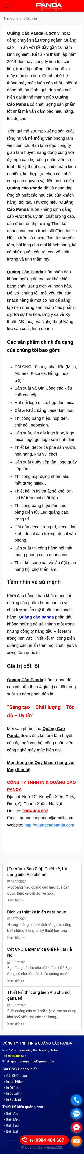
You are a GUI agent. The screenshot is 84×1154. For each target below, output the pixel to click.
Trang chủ (11, 18)
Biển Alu (12, 1113)
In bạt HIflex (14, 1082)
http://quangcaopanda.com (49, 825)
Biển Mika (13, 1119)
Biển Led (12, 1126)
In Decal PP (14, 1093)
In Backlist (13, 1099)
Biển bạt (12, 1131)
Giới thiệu (30, 18)
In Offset (12, 1088)
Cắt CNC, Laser (17, 1076)
